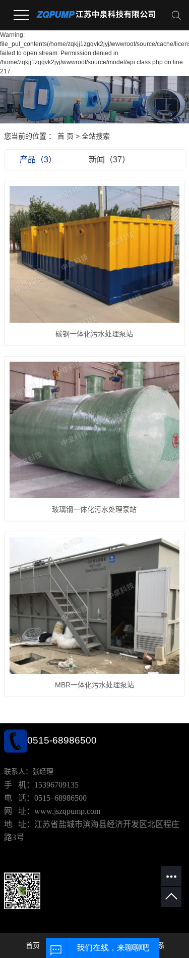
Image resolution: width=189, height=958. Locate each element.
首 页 (65, 136)
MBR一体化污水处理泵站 (94, 685)
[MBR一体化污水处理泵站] (95, 605)
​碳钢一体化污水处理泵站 (94, 334)
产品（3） (38, 159)
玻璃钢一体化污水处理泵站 (94, 509)
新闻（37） (109, 159)
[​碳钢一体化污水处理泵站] (95, 254)
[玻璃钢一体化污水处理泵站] (95, 430)
